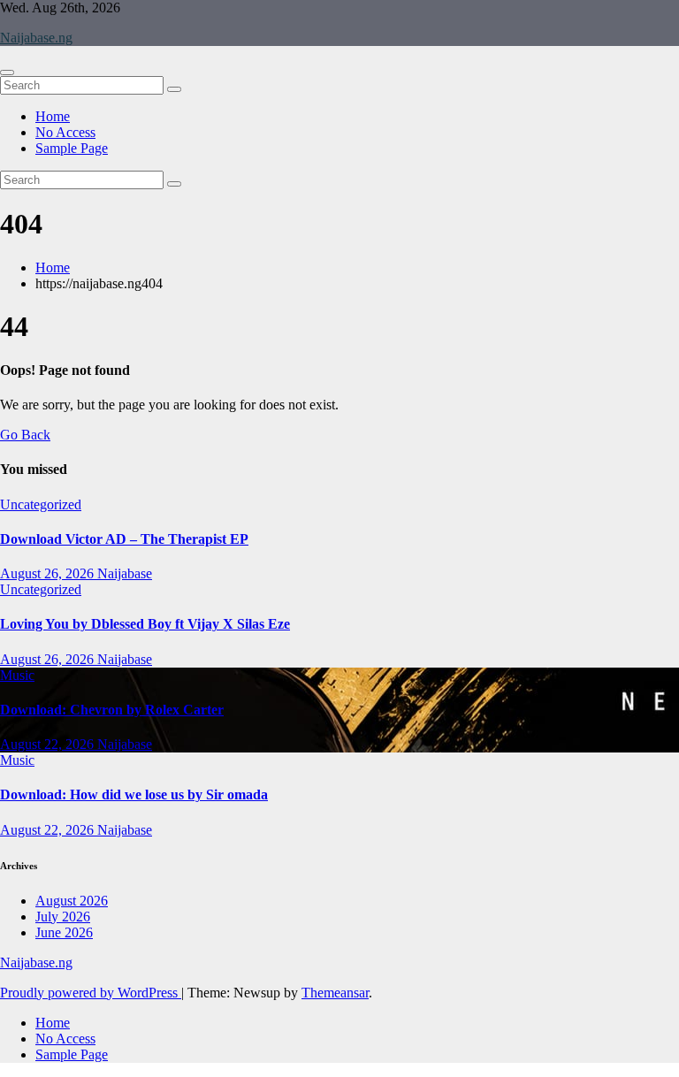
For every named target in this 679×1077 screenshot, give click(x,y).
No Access (65, 132)
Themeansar (335, 992)
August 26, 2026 (48, 573)
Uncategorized (40, 504)
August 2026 (71, 900)
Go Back (25, 434)
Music (17, 675)
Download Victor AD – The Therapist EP (124, 538)
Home (52, 116)
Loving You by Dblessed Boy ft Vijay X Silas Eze (145, 623)
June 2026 (64, 932)
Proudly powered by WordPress (90, 992)
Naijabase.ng (36, 37)
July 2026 (62, 916)
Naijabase (124, 573)
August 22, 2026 (48, 744)
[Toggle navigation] (7, 72)
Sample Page (71, 148)
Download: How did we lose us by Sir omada (134, 794)
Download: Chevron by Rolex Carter (112, 709)
